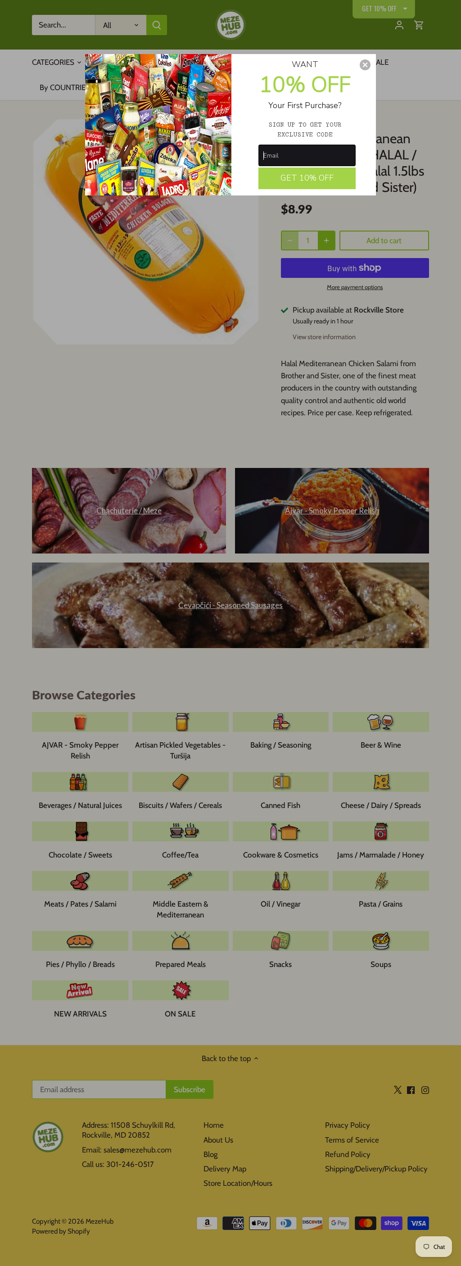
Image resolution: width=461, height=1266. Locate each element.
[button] (365, 64)
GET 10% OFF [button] (307, 177)
